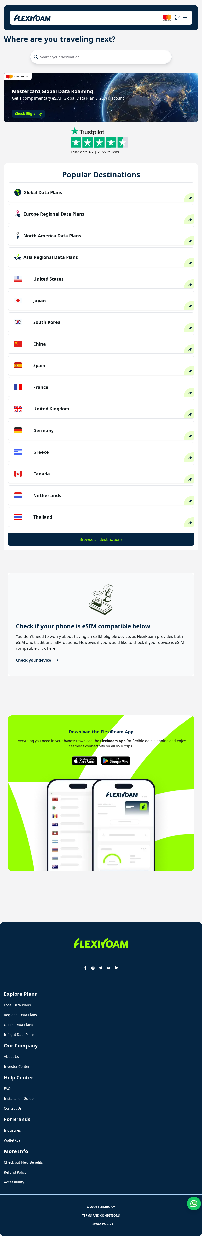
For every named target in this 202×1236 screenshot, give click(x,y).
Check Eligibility (28, 113)
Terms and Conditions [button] (101, 1215)
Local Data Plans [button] (17, 1005)
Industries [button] (12, 1130)
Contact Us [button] (13, 1108)
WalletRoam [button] (14, 1140)
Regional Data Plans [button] (20, 1014)
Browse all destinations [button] (101, 539)
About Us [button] (11, 1056)
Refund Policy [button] (15, 1172)
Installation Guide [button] (19, 1098)
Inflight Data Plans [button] (19, 1034)
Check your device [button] (33, 660)
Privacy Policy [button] (101, 1224)
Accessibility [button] (14, 1182)
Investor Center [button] (17, 1066)
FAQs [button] (8, 1088)
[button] (177, 18)
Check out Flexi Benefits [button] (23, 1162)
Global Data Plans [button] (18, 1024)
